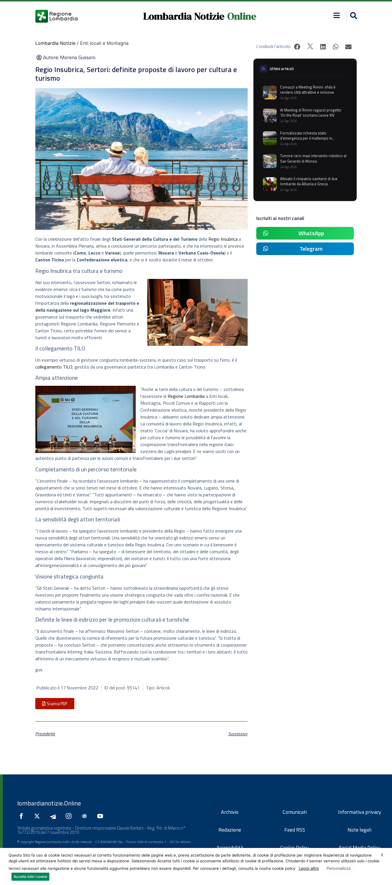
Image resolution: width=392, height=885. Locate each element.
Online (241, 16)
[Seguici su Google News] (85, 816)
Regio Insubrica (223, 239)
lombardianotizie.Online (49, 803)
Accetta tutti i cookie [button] (30, 876)
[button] (336, 15)
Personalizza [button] (339, 868)
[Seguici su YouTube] (101, 816)
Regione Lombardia (186, 396)
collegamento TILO (53, 366)
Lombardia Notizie (183, 16)
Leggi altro (309, 868)
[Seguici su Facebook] (22, 816)
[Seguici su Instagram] (70, 816)
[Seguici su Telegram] (54, 816)
